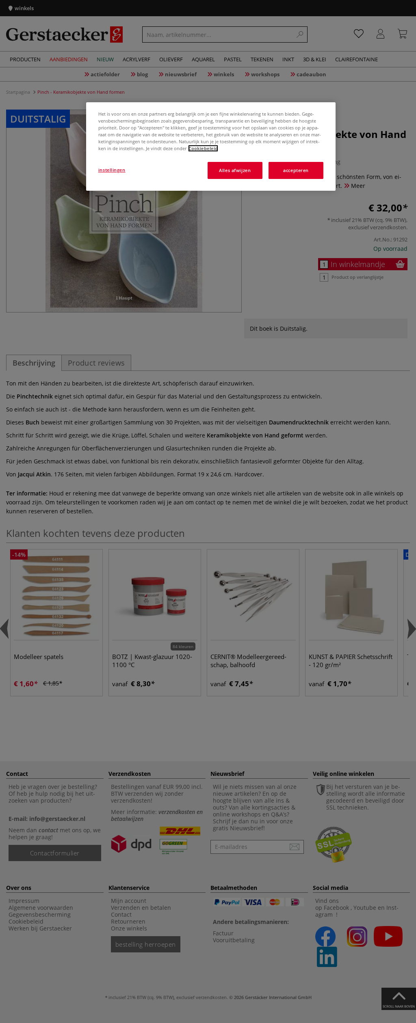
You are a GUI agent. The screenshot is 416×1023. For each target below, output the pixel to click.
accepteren (296, 170)
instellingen (112, 170)
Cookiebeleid (203, 148)
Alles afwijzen (235, 170)
